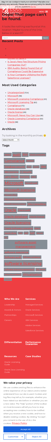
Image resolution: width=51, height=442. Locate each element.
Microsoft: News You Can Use (23, 115)
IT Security (26, 172)
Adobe (8, 154)
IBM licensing (11, 172)
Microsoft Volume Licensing (15, 204)
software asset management (25, 244)
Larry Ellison (11, 176)
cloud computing (37, 154)
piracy (37, 228)
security (40, 233)
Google (36, 167)
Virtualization (32, 274)
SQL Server (40, 269)
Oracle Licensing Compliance (23, 118)
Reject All (36, 436)
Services (30, 299)
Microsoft (12, 96)
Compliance (14, 105)
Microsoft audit (31, 183)
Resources (10, 356)
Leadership (9, 304)
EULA (29, 167)
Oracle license (15, 112)
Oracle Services (32, 310)
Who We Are (11, 299)
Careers (8, 320)
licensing (24, 176)
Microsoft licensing (20, 190)
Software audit (13, 257)
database (30, 161)
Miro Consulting (37, 204)
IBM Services (31, 320)
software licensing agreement (19, 269)
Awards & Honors (12, 310)
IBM (43, 166)
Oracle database (16, 109)
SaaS (20, 233)
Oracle (11, 122)
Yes (32, 7)
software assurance (16, 252)
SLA (6, 237)
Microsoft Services (34, 315)
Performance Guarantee (33, 343)
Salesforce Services (34, 330)
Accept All (25, 429)
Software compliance (32, 257)
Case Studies (33, 356)
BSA (25, 154)
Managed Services (34, 304)
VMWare (8, 279)
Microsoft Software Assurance (20, 199)
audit (17, 154)
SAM (26, 233)
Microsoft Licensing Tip (20, 102)
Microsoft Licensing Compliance (25, 99)
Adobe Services (32, 325)
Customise (13, 436)
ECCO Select (12, 11)
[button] (41, 11)
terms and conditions (13, 274)
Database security (15, 166)
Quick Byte (10, 233)
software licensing (23, 263)
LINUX (33, 177)
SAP (32, 233)
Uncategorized (15, 92)
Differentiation (13, 342)
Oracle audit (24, 210)
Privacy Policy (19, 423)
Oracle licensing (17, 223)
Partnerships (10, 315)
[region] (25, 410)
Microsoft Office (11, 195)
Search (45, 38)
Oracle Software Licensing (19, 228)
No (35, 7)
